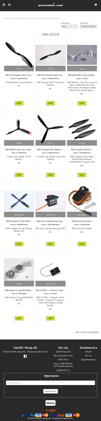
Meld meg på (50, 391)
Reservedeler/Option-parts (21, 18)
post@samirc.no (63, 370)
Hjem (6, 18)
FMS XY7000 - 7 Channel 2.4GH (50, 290)
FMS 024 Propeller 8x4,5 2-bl (50, 75)
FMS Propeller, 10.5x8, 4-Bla (19, 221)
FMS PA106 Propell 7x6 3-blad (19, 149)
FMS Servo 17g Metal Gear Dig (50, 221)
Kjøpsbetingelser (88, 359)
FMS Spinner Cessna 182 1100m (19, 290)
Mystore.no (43, 352)
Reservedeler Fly (42, 18)
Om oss (88, 355)
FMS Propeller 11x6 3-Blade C (50, 149)
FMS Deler (55, 18)
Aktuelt (88, 352)
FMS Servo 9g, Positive (82, 221)
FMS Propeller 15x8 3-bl (82, 149)
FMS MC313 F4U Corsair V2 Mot (82, 75)
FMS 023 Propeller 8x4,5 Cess (19, 75)
